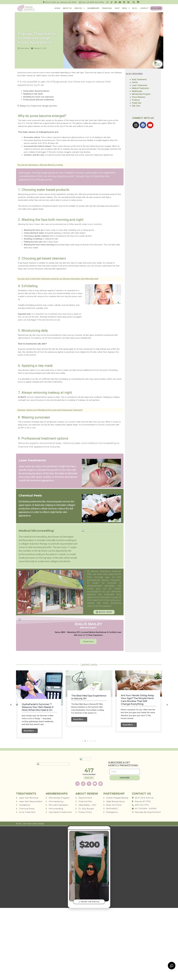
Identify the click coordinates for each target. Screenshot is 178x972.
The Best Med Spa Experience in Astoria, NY (88, 697)
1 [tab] (82, 741)
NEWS (124, 8)
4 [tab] (90, 741)
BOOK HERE (156, 8)
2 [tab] (85, 741)
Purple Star (136, 103)
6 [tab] (95, 741)
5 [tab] (93, 741)
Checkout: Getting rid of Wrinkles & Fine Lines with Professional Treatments (49, 410)
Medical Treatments (140, 88)
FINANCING (107, 8)
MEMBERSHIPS (93, 8)
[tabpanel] (39, 704)
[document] (89, 867)
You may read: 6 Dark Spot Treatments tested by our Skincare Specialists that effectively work (57, 278)
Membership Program (141, 94)
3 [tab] (87, 741)
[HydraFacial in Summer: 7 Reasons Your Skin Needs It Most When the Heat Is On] (39, 687)
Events (135, 82)
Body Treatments (139, 79)
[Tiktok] (111, 2)
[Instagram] (107, 2)
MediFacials (137, 91)
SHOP (117, 8)
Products (136, 100)
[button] (134, 2)
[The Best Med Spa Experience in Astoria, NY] (89, 683)
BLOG (134, 8)
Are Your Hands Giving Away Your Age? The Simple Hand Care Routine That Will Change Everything (137, 699)
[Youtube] (120, 2)
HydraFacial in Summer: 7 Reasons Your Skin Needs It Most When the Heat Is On (37, 707)
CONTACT (144, 8)
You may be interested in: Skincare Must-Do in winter (40, 165)
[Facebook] (116, 2)
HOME (57, 8)
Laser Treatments (139, 85)
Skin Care (136, 106)
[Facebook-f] (89, 783)
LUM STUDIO (160, 823)
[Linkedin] (124, 2)
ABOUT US (67, 8)
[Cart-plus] (128, 2)
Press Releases (138, 97)
